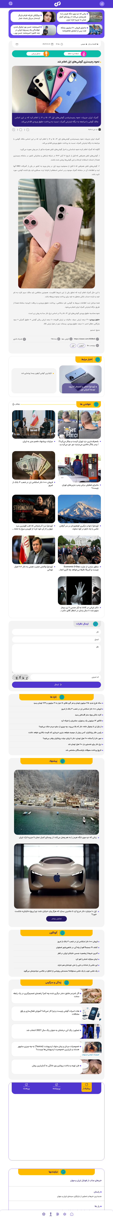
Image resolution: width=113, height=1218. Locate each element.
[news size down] (27, 129)
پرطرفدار (86, 1089)
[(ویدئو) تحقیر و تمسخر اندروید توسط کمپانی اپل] (80, 379)
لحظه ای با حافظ (73, 53)
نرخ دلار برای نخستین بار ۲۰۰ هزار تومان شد (84, 744)
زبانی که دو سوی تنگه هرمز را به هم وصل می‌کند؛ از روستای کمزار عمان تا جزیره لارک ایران (72, 17)
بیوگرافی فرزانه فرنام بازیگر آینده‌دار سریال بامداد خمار (29, 17)
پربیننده (56, 1089)
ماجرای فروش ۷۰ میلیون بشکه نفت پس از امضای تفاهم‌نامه (73, 29)
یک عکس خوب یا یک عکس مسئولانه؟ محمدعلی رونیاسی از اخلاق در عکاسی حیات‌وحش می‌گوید (61, 971)
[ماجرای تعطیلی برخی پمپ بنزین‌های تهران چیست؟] (79, 468)
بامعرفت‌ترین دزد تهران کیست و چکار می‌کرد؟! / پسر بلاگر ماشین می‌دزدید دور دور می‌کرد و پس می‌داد (79, 443)
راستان (97, 1192)
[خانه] (71, 1214)
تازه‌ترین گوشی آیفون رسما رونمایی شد (36, 373)
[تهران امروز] (51, 1214)
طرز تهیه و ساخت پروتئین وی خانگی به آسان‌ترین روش (55, 1065)
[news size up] (13, 129)
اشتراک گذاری (17, 339)
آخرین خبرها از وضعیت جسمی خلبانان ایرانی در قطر (78, 953)
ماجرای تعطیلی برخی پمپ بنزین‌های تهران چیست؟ (80, 487)
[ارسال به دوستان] (17, 44)
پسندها (54, 339)
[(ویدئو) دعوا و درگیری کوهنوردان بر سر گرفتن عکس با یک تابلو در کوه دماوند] (79, 509)
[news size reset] (20, 129)
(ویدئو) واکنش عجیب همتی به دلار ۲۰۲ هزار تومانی (33, 568)
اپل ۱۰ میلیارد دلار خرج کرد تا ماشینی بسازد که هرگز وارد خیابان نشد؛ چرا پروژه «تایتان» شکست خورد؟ (56, 913)
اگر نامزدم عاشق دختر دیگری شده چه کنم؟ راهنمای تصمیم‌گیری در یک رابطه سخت (46, 995)
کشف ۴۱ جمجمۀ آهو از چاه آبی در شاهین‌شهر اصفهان (77, 947)
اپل (73, 345)
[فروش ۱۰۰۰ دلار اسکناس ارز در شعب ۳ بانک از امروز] (33, 465)
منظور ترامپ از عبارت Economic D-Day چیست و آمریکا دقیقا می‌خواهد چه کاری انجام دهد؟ (79, 568)
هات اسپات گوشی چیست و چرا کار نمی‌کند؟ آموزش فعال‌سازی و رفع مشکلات (50, 1013)
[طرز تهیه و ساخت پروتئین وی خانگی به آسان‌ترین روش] (90, 1066)
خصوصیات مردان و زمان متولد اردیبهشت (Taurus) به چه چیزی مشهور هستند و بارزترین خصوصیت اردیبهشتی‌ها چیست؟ (48, 1048)
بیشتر (17, 404)
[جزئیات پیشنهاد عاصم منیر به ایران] (33, 424)
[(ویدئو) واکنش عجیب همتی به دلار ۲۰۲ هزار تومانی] (33, 549)
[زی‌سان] (57, 3)
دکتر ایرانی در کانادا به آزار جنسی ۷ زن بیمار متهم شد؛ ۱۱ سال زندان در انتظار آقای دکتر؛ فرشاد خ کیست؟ (80, 609)
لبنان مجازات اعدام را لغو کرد (87, 959)
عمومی (83, 44)
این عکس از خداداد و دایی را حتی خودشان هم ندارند (78, 965)
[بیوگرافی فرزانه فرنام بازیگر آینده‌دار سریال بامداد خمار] (48, 17)
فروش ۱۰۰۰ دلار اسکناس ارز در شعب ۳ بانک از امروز (32, 484)
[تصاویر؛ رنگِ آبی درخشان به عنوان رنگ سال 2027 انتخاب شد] (90, 1031)
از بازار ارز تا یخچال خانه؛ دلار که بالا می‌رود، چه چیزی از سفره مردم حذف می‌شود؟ (70, 726)
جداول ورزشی (36, 53)
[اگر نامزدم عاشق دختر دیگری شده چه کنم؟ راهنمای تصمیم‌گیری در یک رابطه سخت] (90, 996)
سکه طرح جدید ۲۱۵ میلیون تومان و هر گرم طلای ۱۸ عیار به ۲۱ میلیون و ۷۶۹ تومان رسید (67, 703)
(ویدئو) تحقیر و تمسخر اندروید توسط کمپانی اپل (82, 388)
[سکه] (57, 1214)
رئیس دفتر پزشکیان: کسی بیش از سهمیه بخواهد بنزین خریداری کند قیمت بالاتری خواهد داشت (64, 732)
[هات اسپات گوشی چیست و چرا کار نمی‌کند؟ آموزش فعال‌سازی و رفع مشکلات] (90, 1013)
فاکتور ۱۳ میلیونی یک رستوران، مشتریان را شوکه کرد (81, 720)
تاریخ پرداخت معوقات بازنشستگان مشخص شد (83, 750)
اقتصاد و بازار (92, 44)
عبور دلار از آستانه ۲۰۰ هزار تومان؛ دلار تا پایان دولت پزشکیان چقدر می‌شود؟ (72, 738)
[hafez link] (64, 1214)
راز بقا (97, 1206)
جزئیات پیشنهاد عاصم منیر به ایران (38, 441)
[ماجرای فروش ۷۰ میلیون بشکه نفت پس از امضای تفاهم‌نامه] (94, 29)
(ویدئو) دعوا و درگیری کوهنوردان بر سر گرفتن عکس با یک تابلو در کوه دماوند (79, 528)
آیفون (81, 345)
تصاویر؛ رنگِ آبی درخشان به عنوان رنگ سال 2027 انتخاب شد (52, 1030)
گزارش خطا (65, 339)
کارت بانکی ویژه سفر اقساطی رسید (88, 714)
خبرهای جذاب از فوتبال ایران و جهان (86, 1180)
